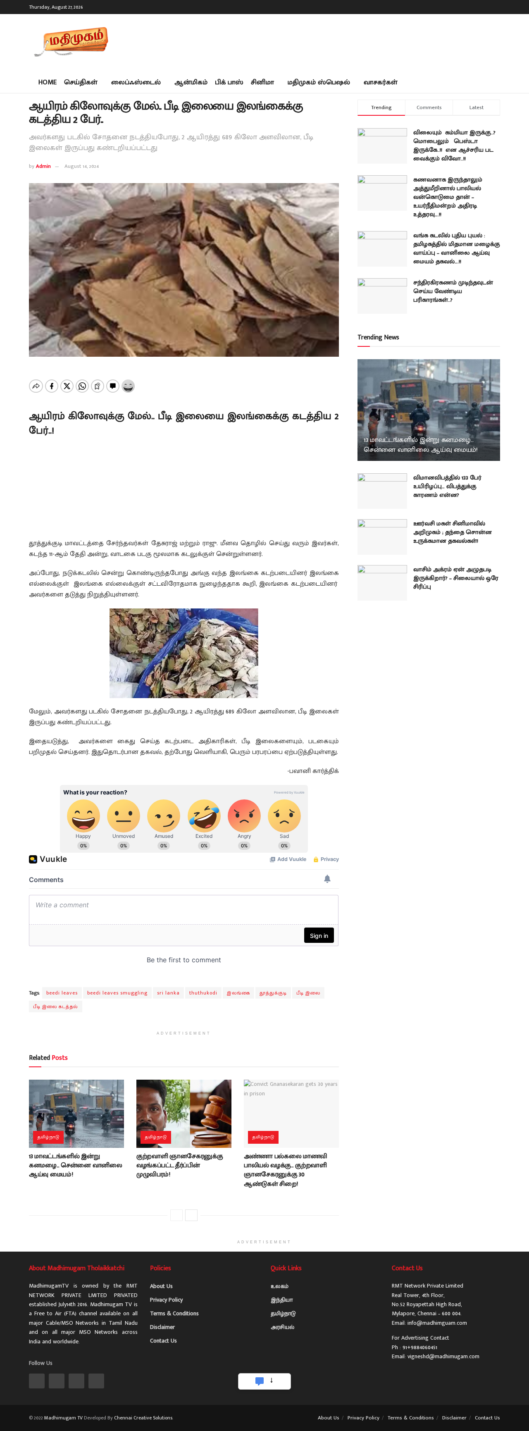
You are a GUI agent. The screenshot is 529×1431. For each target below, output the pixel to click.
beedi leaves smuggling (117, 993)
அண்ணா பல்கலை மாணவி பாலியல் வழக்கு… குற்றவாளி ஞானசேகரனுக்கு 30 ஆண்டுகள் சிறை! (285, 1170)
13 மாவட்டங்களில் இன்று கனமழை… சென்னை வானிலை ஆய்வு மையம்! (75, 1166)
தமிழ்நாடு (48, 1137)
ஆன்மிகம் (190, 82)
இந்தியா (282, 1300)
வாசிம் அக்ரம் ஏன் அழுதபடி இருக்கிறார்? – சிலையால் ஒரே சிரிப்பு (455, 578)
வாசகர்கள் (381, 82)
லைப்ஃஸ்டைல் (136, 82)
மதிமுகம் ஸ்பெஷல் (319, 82)
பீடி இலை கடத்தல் (55, 1006)
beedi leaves (62, 993)
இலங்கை (238, 993)
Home (47, 82)
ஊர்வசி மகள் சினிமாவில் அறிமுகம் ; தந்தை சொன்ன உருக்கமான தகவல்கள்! (452, 532)
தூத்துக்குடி (273, 993)
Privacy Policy (166, 1300)
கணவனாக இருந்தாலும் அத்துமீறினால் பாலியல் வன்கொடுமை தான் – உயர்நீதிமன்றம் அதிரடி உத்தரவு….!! (447, 196)
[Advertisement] (349, 41)
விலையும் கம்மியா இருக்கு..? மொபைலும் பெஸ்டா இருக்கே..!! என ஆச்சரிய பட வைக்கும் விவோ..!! (454, 145)
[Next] (191, 1215)
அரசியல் (282, 1327)
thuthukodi (203, 993)
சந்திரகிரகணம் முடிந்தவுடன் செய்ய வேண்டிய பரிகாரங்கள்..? (453, 291)
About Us (161, 1286)
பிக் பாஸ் (229, 82)
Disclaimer (162, 1327)
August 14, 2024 (81, 166)
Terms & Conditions (174, 1313)
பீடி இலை (308, 993)
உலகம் (279, 1286)
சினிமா (262, 82)
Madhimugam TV (63, 1418)
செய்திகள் (81, 82)
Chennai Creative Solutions (143, 1418)
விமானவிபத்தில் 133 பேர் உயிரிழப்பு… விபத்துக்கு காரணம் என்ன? (447, 486)
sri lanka (168, 993)
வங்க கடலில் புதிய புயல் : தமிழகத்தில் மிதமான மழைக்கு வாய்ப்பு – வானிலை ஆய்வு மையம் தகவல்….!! (456, 248)
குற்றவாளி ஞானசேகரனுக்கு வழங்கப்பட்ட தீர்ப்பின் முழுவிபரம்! (179, 1166)
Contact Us (163, 1340)
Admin (43, 166)
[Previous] (176, 1215)
